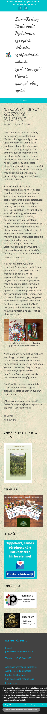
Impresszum (11, 682)
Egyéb (10, 415)
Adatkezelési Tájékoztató (18, 670)
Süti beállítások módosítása (19, 678)
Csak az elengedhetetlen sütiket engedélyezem (21, 710)
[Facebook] (20, 8)
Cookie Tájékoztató (15, 674)
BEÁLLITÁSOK (19, 700)
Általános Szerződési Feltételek (21, 666)
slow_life (11, 419)
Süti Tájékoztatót (9, 697)
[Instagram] (26, 8)
